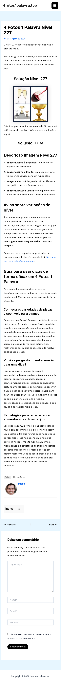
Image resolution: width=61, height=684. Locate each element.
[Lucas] (11, 488)
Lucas (21, 483)
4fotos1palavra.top (20, 5)
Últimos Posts (19, 477)
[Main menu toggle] (54, 5)
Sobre (7, 477)
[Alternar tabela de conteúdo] (18, 508)
